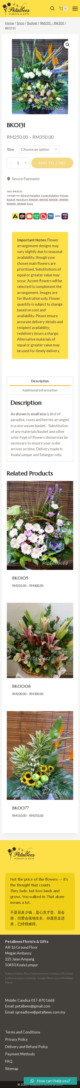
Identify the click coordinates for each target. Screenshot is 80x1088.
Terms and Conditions (22, 1032)
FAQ (8, 1061)
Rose (30, 203)
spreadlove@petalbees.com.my (40, 1012)
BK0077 (20, 808)
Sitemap (11, 1068)
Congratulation (50, 195)
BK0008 (21, 686)
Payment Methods (20, 1054)
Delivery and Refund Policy (26, 1046)
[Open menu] (75, 8)
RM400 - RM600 (16, 203)
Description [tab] (40, 381)
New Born (22, 199)
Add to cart (52, 163)
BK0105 (20, 578)
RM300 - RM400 (58, 199)
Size (10, 149)
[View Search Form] (52, 8)
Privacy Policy (16, 1039)
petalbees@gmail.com (32, 1006)
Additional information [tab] (40, 390)
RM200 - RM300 (38, 199)
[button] (67, 45)
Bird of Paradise (30, 195)
